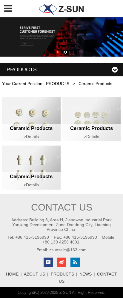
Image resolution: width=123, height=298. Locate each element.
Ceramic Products (31, 128)
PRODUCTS (57, 83)
